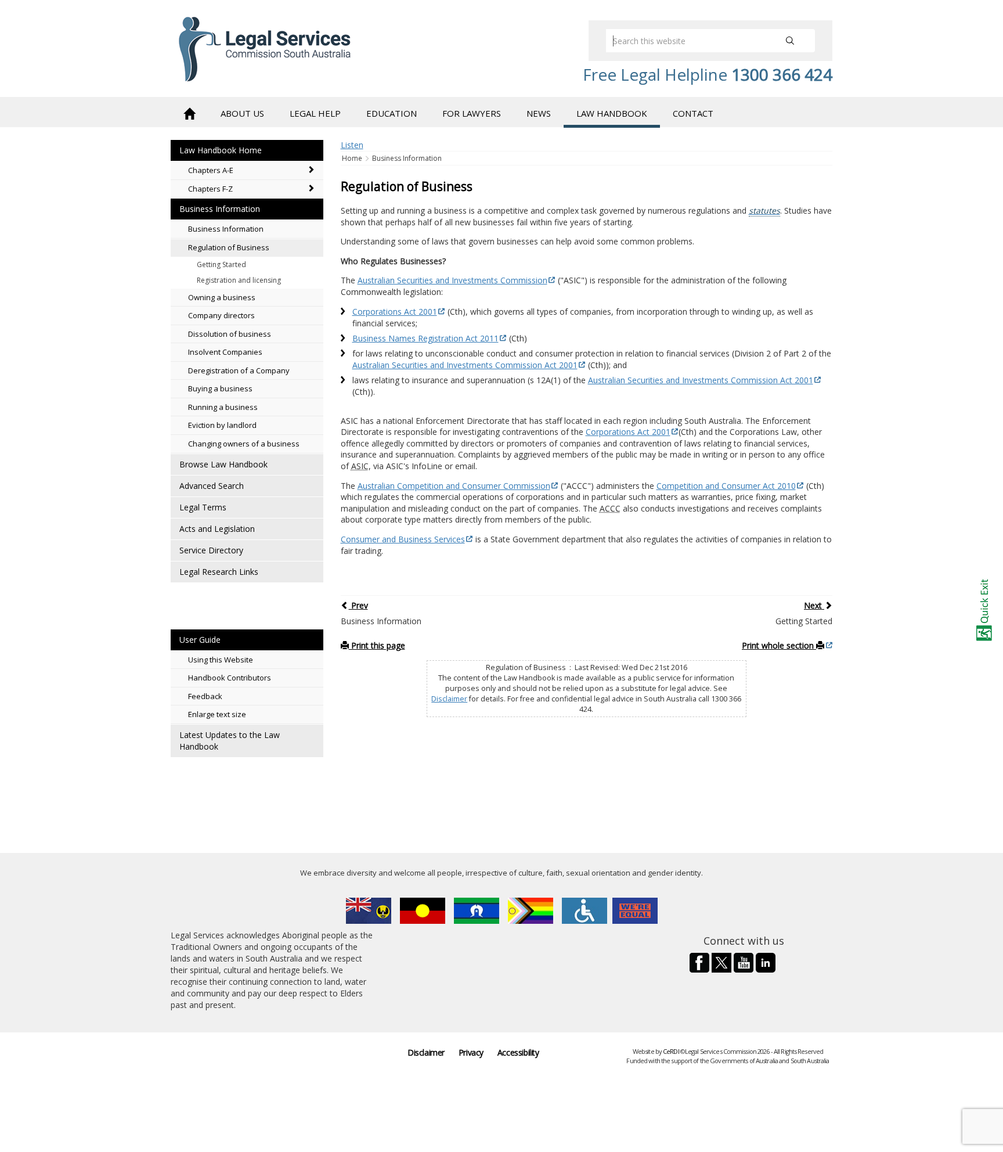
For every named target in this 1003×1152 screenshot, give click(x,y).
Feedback (205, 696)
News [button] (538, 113)
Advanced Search (211, 485)
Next (814, 605)
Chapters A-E (210, 170)
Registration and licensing (239, 280)
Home (353, 158)
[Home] (189, 112)
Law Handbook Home (220, 150)
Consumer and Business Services (403, 539)
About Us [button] (242, 113)
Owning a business (221, 297)
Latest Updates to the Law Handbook (229, 740)
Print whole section (779, 645)
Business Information (219, 208)
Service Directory (211, 550)
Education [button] (391, 113)
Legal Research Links (218, 571)
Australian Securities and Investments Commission (452, 280)
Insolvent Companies (225, 352)
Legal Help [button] (315, 113)
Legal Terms (202, 507)
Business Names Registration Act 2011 (425, 338)
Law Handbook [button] (611, 113)
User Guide (200, 639)
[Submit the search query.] (790, 40)
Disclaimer (449, 699)
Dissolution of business (229, 334)
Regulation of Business (228, 247)
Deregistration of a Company (239, 370)
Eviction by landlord (222, 425)
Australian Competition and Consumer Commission (454, 485)
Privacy (471, 1052)
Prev (358, 605)
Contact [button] (693, 113)
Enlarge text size (217, 714)
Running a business (223, 407)
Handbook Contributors (229, 677)
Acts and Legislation (217, 528)
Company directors (221, 315)
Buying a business (220, 388)
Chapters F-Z (210, 188)
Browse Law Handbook (223, 464)
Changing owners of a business (244, 443)
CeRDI (671, 1051)
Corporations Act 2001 (394, 311)
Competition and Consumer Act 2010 (726, 485)
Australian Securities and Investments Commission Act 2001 (465, 364)
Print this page (377, 645)
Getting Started (221, 264)
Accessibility (518, 1052)
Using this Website (220, 659)
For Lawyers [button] (471, 113)
